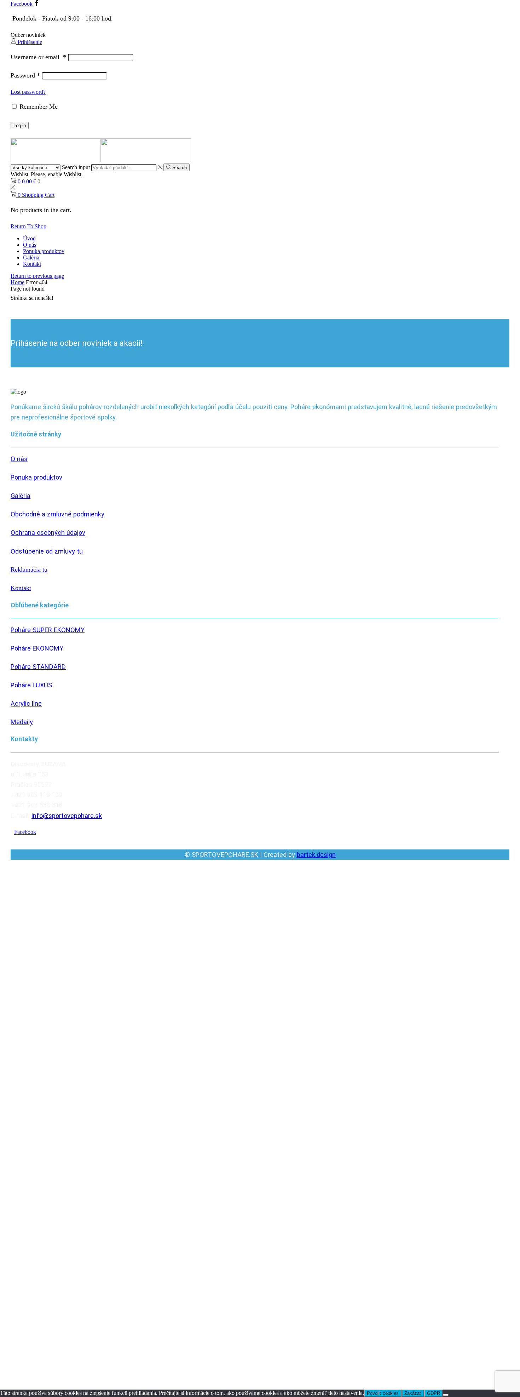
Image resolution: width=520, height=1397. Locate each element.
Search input (76, 167)
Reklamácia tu (29, 569)
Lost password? (28, 92)
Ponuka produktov (43, 251)
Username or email (38, 57)
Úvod (29, 238)
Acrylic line (26, 703)
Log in (19, 125)
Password (25, 75)
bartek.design (316, 854)
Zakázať (412, 1393)
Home (17, 282)
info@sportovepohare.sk (66, 815)
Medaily (22, 722)
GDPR (433, 1393)
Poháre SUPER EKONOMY (48, 630)
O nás (29, 245)
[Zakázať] (446, 1395)
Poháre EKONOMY (37, 648)
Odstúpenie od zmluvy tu (47, 551)
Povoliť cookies (383, 1393)
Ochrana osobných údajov (48, 532)
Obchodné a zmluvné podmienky (57, 514)
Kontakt (32, 264)
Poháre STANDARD (38, 666)
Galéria (31, 257)
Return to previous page (37, 276)
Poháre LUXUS (31, 685)
